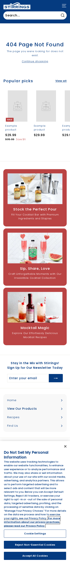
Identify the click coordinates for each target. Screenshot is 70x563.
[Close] (65, 446)
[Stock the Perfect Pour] (35, 188)
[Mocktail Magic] (35, 307)
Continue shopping (35, 61)
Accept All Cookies (34, 556)
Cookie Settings (35, 533)
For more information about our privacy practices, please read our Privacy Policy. (32, 522)
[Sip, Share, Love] (35, 248)
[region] (35, 502)
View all (61, 81)
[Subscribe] (56, 378)
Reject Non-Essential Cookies (35, 545)
